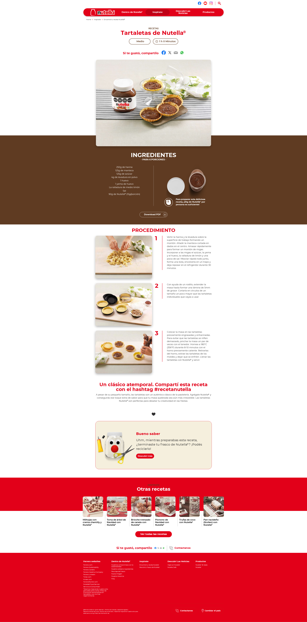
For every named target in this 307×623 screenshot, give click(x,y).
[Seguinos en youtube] (205, 3)
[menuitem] (132, 12)
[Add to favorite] (153, 414)
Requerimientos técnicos (91, 611)
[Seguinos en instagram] (211, 3)
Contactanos (182, 548)
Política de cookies (110, 609)
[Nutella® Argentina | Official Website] (103, 12)
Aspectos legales (122, 609)
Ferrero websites (91, 561)
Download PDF (152, 215)
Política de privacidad (106, 611)
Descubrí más (145, 456)
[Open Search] (219, 3)
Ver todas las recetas (153, 534)
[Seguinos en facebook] (199, 3)
